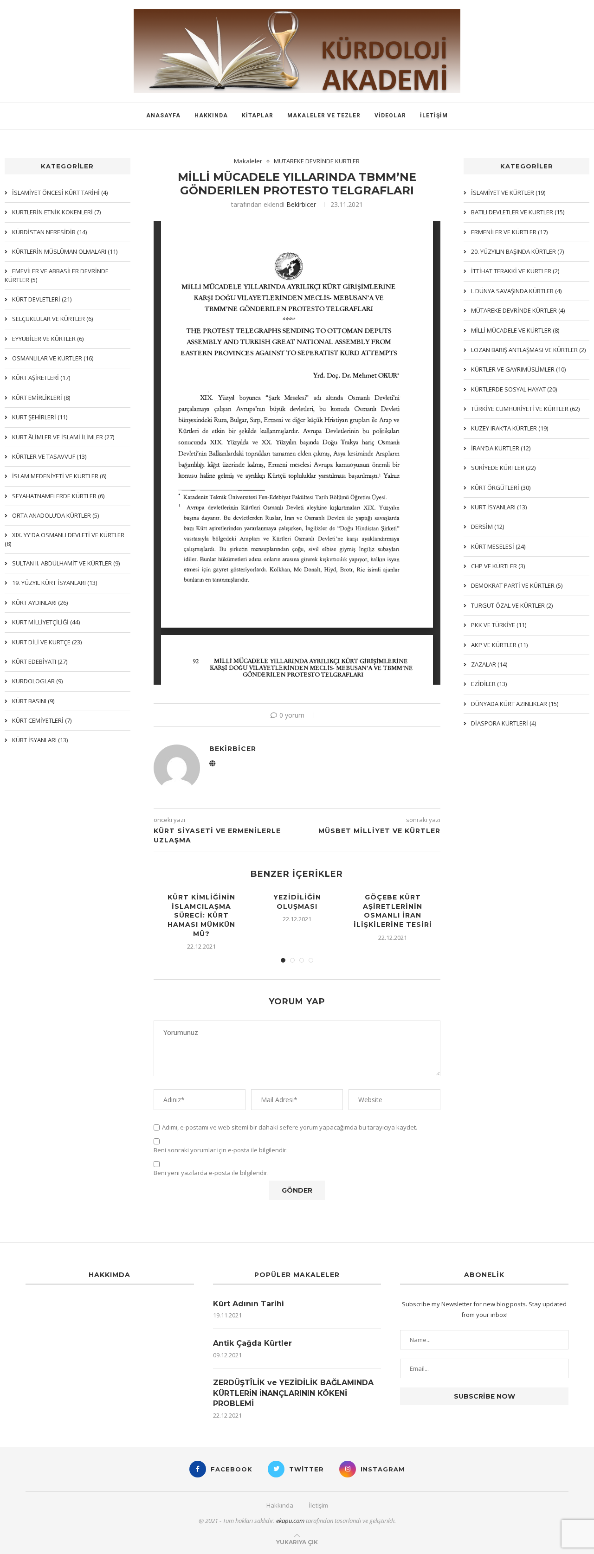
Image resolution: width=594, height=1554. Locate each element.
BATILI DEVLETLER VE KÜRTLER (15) (517, 212)
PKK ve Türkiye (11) (498, 625)
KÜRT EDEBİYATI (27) (39, 661)
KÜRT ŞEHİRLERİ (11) (39, 417)
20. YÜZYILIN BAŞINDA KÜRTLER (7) (517, 251)
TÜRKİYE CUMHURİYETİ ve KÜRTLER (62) (525, 409)
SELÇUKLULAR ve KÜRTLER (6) (52, 319)
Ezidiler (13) (489, 684)
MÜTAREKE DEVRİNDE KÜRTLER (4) (518, 310)
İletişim (434, 115)
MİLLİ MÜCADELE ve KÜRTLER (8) (515, 330)
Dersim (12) (487, 526)
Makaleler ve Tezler (324, 115)
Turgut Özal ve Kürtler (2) (512, 605)
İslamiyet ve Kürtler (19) (508, 192)
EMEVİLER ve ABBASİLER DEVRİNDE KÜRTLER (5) (57, 275)
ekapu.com (290, 1520)
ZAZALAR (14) (489, 664)
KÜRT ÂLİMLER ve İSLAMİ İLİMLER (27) (63, 437)
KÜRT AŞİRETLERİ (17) (41, 377)
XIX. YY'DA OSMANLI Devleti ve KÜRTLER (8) (64, 539)
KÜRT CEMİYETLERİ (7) (41, 720)
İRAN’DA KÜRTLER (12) (500, 448)
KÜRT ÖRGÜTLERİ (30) (500, 487)
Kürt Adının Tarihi (248, 1303)
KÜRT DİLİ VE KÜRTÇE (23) (47, 642)
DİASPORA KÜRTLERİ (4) (503, 723)
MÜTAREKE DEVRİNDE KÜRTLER (317, 161)
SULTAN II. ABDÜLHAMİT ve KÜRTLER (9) (66, 563)
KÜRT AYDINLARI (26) (40, 602)
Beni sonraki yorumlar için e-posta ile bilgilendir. (221, 1150)
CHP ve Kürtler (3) (498, 566)
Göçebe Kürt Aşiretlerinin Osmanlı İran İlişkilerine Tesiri (393, 911)
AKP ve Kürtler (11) (499, 645)
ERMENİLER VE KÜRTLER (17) (509, 232)
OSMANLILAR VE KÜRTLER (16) (52, 358)
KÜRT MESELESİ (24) (498, 546)
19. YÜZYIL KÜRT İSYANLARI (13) (54, 582)
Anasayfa (163, 115)
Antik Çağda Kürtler (252, 1343)
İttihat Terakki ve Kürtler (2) (515, 271)
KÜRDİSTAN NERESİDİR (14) (49, 232)
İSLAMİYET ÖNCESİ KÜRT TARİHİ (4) (60, 192)
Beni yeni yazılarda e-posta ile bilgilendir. (211, 1173)
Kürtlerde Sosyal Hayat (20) (514, 389)
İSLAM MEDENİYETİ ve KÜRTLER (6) (59, 476)
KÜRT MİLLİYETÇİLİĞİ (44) (46, 622)
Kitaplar (257, 115)
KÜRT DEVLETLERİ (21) (41, 299)
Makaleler (248, 161)
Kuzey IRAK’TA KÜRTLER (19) (509, 428)
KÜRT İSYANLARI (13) (499, 507)
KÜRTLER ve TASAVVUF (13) (49, 456)
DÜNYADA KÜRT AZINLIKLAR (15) (514, 704)
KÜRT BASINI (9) (33, 701)
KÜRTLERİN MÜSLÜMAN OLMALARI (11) (64, 251)
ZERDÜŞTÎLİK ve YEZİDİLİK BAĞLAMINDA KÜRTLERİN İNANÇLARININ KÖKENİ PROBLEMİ (293, 1393)
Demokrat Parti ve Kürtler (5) (516, 585)
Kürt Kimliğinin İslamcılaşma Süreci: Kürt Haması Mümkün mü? (201, 915)
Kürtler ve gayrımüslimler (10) (518, 369)
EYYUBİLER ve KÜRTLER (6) (48, 338)
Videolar (390, 115)
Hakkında (211, 115)
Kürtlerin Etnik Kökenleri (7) (56, 212)
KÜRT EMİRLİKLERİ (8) (41, 397)
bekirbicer (301, 204)
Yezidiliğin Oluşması (297, 902)
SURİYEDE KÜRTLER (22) (503, 467)
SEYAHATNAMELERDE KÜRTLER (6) (58, 496)
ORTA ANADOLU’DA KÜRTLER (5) (55, 515)
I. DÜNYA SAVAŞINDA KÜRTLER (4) (516, 291)
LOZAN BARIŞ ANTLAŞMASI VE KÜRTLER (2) (528, 350)
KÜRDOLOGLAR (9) (37, 681)
